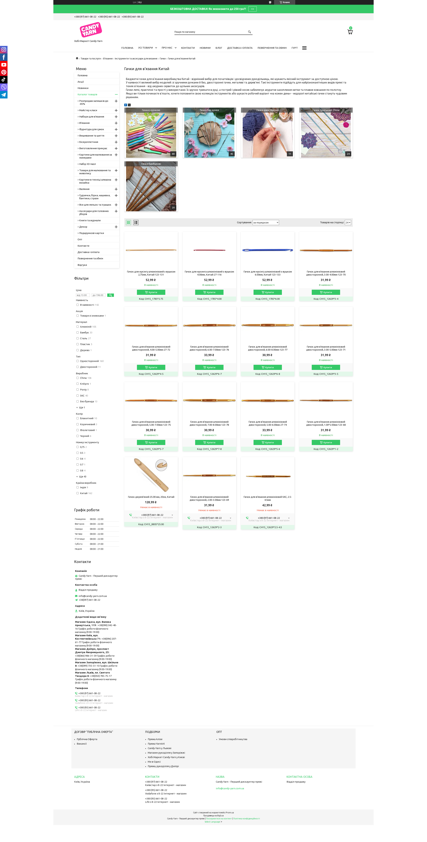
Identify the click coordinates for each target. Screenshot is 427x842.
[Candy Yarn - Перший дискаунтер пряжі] (91, 29)
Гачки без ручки (209, 110)
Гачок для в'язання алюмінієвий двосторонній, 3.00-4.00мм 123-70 (326, 273)
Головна (127, 47)
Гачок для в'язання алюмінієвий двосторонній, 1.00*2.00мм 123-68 (326, 423)
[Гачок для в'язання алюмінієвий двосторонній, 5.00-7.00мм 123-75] (151, 400)
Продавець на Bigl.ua (213, 815)
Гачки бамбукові (151, 163)
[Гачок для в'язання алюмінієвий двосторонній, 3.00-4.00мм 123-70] (326, 250)
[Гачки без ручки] (209, 133)
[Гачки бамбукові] (151, 186)
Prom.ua (230, 812)
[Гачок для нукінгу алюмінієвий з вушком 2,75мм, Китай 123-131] (151, 250)
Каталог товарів (87, 94)
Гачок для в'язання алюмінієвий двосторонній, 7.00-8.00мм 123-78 (209, 423)
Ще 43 (82, 476)
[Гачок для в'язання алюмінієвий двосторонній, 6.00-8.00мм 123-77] (267, 325)
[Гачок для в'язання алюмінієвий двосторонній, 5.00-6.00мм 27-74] (267, 400)
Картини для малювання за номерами (95, 156)
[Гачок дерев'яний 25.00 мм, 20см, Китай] (151, 475)
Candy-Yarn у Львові (159, 748)
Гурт (295, 47)
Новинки (83, 88)
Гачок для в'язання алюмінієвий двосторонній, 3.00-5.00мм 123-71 (326, 348)
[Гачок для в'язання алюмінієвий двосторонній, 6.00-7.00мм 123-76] (209, 325)
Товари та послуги (91, 58)
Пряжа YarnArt (156, 743)
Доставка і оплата (240, 47)
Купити (153, 292)
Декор (83, 226)
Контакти (188, 47)
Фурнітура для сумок (91, 129)
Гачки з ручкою (151, 110)
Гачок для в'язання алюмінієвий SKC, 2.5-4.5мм (268, 498)
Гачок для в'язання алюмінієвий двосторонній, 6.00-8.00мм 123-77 (267, 348)
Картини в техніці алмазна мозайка (95, 181)
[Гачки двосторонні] (267, 133)
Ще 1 (82, 407)
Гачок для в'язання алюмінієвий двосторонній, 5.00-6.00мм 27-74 (268, 423)
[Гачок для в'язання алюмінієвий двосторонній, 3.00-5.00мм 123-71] (326, 325)
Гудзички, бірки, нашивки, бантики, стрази (94, 197)
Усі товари (145, 47)
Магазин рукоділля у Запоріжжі (166, 752)
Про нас (167, 47)
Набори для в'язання (91, 116)
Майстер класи (88, 110)
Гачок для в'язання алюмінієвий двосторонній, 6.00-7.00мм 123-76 (209, 348)
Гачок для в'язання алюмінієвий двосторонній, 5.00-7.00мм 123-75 (151, 423)
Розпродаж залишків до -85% (93, 102)
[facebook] (125, 105)
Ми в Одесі (154, 761)
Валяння (84, 189)
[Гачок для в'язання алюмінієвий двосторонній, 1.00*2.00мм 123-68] (326, 400)
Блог (219, 47)
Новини (205, 47)
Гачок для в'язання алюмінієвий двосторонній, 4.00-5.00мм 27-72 (151, 348)
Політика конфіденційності (246, 818)
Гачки (163, 58)
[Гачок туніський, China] (326, 133)
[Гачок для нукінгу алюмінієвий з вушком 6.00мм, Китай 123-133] (267, 250)
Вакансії (82, 743)
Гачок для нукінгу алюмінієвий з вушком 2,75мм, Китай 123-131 (151, 273)
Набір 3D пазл (87, 164)
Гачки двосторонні (267, 110)
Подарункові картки (91, 233)
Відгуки (82, 264)
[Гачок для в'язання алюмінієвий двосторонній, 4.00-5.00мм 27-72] (151, 325)
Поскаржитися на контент (219, 818)
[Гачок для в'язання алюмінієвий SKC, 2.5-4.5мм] (267, 475)
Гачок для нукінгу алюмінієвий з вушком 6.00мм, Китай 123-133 (268, 273)
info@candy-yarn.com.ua (93, 596)
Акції (81, 81)
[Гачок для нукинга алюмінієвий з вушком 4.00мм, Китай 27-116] (209, 250)
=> (252, 8)
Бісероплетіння (88, 142)
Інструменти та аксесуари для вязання (136, 58)
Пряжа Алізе (155, 739)
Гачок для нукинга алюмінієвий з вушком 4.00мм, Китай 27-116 (209, 273)
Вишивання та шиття (91, 135)
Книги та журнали (90, 220)
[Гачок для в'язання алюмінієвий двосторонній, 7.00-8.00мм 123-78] (209, 400)
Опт (80, 239)
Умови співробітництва (233, 739)
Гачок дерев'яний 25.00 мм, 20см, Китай (151, 496)
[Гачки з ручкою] (151, 133)
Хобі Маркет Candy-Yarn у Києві (166, 757)
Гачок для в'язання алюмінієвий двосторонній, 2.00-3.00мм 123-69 (209, 498)
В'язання (108, 58)
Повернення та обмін (272, 47)
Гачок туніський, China (326, 110)
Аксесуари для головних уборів (94, 212)
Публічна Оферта (87, 739)
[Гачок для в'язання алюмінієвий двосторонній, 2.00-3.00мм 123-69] (209, 475)
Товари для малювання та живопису (95, 172)
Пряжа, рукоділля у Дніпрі (163, 766)
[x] (129, 105)
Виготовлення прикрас (93, 148)
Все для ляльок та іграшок (95, 204)
